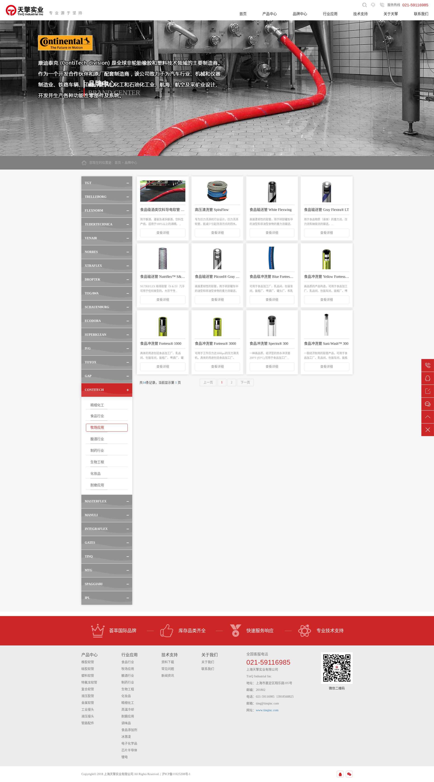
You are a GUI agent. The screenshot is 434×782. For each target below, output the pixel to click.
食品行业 (97, 416)
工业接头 (87, 709)
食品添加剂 (129, 730)
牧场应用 (97, 427)
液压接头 (87, 716)
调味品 (126, 723)
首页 (243, 14)
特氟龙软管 (89, 682)
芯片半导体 (129, 750)
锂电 (124, 757)
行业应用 (330, 14)
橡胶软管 (87, 662)
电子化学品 (129, 743)
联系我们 (421, 14)
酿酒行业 (97, 439)
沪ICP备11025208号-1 (176, 774)
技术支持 (360, 14)
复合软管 (87, 689)
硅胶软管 (87, 669)
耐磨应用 (97, 485)
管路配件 (87, 723)
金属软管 (87, 702)
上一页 (208, 382)
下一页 (245, 382)
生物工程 (97, 462)
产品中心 (269, 14)
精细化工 (97, 405)
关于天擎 (391, 14)
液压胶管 (87, 696)
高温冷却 (127, 709)
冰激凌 (126, 736)
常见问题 (167, 669)
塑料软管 (87, 675)
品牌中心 (300, 14)
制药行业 (97, 450)
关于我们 (207, 662)
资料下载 (167, 662)
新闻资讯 (167, 675)
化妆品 (95, 473)
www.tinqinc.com (267, 710)
